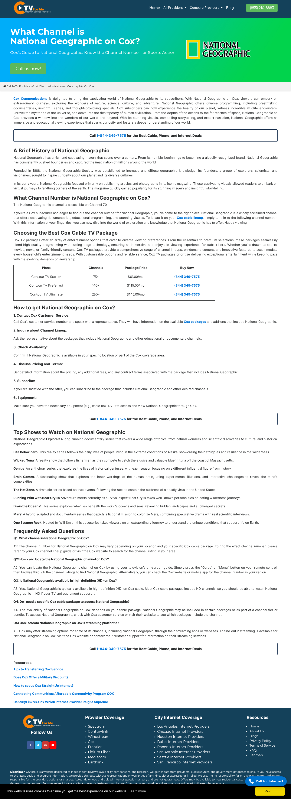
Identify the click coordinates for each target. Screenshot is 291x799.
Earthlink (96, 766)
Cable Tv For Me (17, 89)
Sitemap (256, 758)
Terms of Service (262, 749)
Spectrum (96, 730)
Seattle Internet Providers (179, 761)
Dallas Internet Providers (178, 745)
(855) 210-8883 (262, 8)
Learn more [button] (137, 791)
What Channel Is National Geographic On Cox (62, 89)
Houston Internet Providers (180, 740)
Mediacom (97, 761)
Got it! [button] (270, 791)
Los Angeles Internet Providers (183, 730)
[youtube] (52, 748)
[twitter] (38, 748)
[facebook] (30, 749)
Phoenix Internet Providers (180, 750)
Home (154, 8)
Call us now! (28, 68)
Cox (91, 745)
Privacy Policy (260, 744)
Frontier (95, 750)
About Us (256, 735)
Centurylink (98, 735)
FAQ (253, 754)
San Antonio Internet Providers (183, 755)
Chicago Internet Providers (180, 735)
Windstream (98, 740)
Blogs (253, 739)
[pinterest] (45, 748)
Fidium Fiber (99, 755)
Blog (230, 8)
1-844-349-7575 (111, 139)
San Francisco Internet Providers (185, 766)
